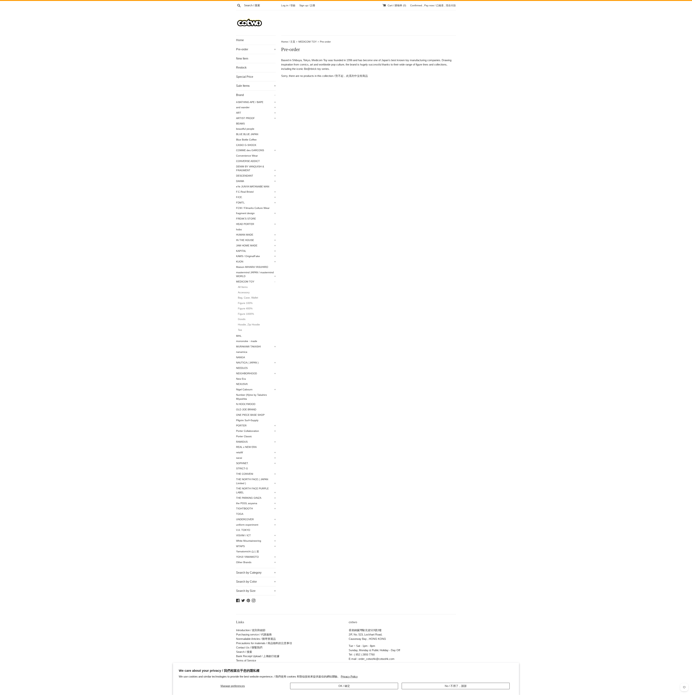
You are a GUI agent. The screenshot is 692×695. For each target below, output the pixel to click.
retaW (256, 452)
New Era (241, 379)
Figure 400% (245, 308)
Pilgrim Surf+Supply (247, 420)
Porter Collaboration (256, 431)
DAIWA (256, 181)
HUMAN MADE (256, 234)
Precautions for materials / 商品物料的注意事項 (264, 643)
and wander (256, 107)
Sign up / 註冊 (307, 5)
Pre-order (256, 49)
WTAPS (256, 546)
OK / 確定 (344, 685)
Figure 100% (245, 303)
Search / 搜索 (244, 651)
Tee (240, 330)
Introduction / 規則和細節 (250, 630)
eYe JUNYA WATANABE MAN (252, 186)
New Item (242, 58)
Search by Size (256, 590)
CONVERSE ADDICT (248, 161)
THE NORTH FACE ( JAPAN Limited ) (256, 481)
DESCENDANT (256, 175)
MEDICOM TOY (255, 281)
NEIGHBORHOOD (256, 373)
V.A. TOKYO (243, 530)
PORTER (256, 425)
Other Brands (256, 562)
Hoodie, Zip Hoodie (249, 324)
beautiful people (245, 129)
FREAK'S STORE (246, 218)
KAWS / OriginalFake (256, 256)
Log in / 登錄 (288, 5)
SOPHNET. (256, 463)
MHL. (239, 336)
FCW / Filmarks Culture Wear (253, 208)
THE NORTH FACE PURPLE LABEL (256, 490)
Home (240, 40)
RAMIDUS (256, 441)
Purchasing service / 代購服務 (254, 634)
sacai (256, 458)
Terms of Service (246, 660)
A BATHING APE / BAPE (256, 102)
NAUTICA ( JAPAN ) (256, 362)
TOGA (239, 514)
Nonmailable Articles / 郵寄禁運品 (256, 638)
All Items (243, 287)
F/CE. (256, 197)
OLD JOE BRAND (246, 409)
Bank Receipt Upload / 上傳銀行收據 (257, 656)
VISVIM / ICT (256, 535)
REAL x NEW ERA (246, 447)
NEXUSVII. (242, 384)
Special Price (244, 76)
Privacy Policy (349, 676)
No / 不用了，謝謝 (456, 685)
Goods (241, 319)
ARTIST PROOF (256, 118)
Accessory (244, 292)
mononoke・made (246, 341)
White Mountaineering (256, 541)
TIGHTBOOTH (256, 508)
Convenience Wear (247, 155)
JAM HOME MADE (256, 245)
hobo (239, 229)
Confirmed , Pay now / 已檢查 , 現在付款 (433, 5)
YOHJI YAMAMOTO (256, 557)
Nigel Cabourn (256, 389)
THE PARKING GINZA (256, 498)
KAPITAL (256, 251)
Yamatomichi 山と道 (247, 551)
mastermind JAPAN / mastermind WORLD (256, 274)
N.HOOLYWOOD (245, 404)
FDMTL (256, 202)
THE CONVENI (256, 474)
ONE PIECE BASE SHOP (250, 415)
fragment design (256, 213)
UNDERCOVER (256, 519)
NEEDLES (242, 368)
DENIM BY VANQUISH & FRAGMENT (256, 168)
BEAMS (240, 123)
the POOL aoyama (256, 503)
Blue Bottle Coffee (246, 139)
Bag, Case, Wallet (248, 297)
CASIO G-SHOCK (246, 145)
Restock (241, 67)
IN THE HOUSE (256, 240)
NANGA (240, 357)
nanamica (241, 352)
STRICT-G (242, 468)
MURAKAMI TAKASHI (256, 346)
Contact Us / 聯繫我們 (249, 647)
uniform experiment (256, 524)
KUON (256, 261)
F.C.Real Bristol (256, 191)
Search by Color (256, 581)
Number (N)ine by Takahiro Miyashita (251, 397)
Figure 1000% (246, 314)
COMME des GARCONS (256, 150)
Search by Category (256, 572)
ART (256, 112)
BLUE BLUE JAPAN (247, 134)
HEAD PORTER (256, 224)
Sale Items (256, 85)
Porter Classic (244, 436)
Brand (255, 95)
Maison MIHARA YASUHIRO (252, 267)
